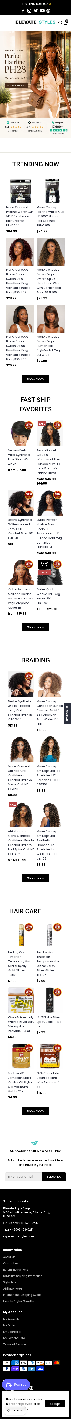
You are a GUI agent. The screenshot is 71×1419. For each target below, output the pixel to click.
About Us (9, 1257)
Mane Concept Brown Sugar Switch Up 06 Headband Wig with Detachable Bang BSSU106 (49, 281)
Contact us (10, 1263)
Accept (55, 1404)
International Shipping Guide (22, 1295)
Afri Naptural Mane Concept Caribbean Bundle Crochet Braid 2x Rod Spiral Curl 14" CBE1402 (21, 842)
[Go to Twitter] (35, 11)
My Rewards (11, 1319)
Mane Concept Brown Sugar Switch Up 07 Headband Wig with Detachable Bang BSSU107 (18, 281)
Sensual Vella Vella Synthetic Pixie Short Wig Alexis (19, 457)
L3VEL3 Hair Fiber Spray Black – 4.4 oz (49, 1021)
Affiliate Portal (12, 1289)
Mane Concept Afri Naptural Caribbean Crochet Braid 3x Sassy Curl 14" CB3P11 (20, 777)
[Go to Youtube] (42, 11)
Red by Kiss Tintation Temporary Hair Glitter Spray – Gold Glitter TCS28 (19, 963)
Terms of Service (14, 1344)
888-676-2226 (28, 1223)
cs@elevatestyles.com (18, 1236)
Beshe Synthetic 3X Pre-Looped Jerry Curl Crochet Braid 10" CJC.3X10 (20, 529)
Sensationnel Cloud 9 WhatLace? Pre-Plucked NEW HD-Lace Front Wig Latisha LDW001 (49, 461)
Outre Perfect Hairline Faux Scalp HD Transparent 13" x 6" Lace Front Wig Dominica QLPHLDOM (49, 533)
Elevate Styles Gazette (18, 1301)
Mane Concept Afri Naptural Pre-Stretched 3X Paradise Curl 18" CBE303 (49, 775)
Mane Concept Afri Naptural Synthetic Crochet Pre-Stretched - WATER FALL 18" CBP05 (48, 845)
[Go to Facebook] (23, 11)
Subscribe (54, 1177)
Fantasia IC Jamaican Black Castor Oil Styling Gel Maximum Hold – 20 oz (20, 1082)
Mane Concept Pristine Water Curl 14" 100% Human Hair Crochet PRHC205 (19, 216)
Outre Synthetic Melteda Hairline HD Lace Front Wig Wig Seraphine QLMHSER (21, 598)
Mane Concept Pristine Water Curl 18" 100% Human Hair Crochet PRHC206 (50, 216)
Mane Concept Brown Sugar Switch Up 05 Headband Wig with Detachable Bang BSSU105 (18, 348)
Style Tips (9, 1282)
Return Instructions (15, 1270)
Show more (35, 379)
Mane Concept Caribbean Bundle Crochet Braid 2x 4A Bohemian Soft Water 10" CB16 (50, 712)
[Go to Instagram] (29, 11)
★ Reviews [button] (67, 713)
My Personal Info (14, 1338)
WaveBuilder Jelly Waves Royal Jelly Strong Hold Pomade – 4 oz (21, 1024)
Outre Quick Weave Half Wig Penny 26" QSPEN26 (48, 596)
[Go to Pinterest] (48, 11)
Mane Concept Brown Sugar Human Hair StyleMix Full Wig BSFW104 (48, 346)
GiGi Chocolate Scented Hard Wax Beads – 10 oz (48, 1080)
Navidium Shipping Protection (22, 1276)
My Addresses (12, 1332)
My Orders (10, 1325)
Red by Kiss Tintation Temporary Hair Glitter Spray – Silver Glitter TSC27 (48, 963)
